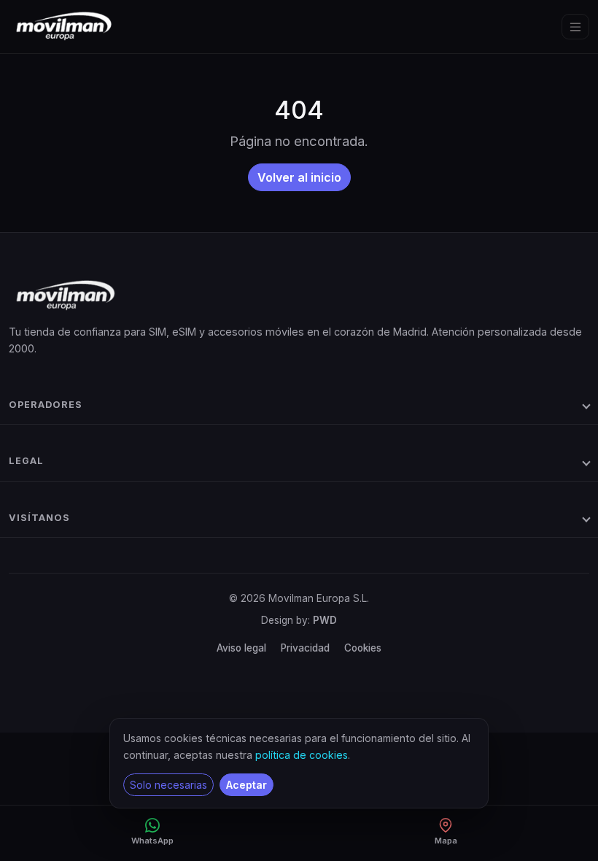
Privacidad (305, 648)
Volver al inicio (299, 177)
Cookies (362, 648)
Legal (26, 460)
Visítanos (39, 517)
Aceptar (246, 785)
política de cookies (301, 755)
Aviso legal (241, 648)
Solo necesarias (168, 785)
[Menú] (575, 27)
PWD (325, 620)
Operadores (45, 404)
